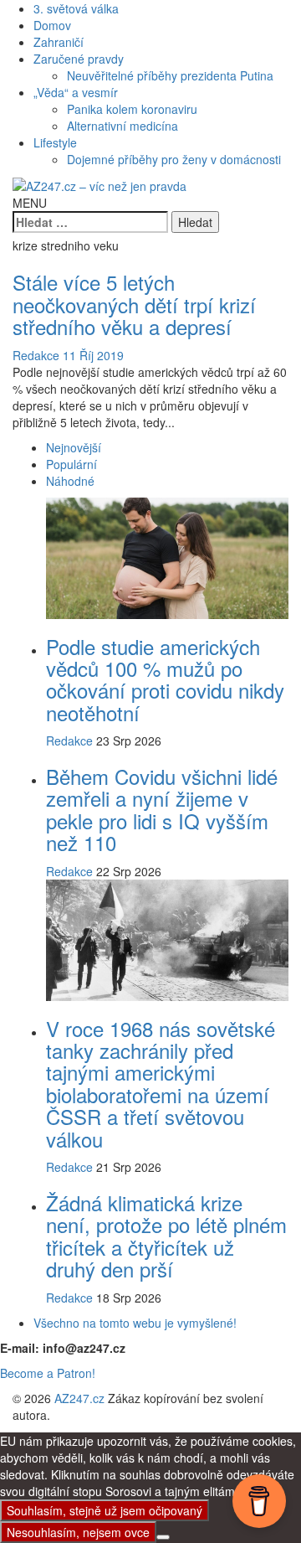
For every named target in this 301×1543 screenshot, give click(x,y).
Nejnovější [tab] (73, 447)
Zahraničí (58, 42)
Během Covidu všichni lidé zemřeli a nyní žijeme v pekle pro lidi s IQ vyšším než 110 (162, 809)
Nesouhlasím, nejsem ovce (78, 1532)
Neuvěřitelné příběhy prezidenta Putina (170, 75)
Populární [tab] (71, 464)
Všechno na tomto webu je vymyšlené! (135, 1322)
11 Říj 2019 (93, 355)
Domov (52, 25)
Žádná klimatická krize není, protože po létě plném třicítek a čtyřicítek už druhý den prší (166, 1235)
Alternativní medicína (122, 125)
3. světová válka (76, 8)
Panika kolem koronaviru (132, 109)
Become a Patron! (47, 1373)
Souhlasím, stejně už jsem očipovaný (104, 1510)
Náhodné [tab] (70, 480)
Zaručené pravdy (78, 58)
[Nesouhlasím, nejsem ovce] (163, 1537)
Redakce (36, 355)
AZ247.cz (79, 1398)
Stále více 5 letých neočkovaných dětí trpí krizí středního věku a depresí (134, 304)
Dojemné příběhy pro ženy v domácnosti (174, 159)
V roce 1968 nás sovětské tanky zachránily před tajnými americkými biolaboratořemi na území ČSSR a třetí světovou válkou (160, 1083)
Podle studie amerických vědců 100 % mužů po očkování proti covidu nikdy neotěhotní (165, 679)
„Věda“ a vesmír (75, 92)
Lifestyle (55, 142)
